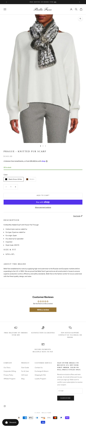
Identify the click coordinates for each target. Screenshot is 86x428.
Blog (22, 379)
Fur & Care (25, 371)
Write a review (43, 310)
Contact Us (39, 368)
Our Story (7, 368)
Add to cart (43, 195)
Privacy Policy (8, 375)
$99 (55, 2)
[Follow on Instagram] (5, 406)
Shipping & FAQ (40, 375)
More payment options (43, 207)
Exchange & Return (41, 371)
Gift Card (24, 375)
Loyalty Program (40, 379)
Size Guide (25, 368)
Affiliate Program (9, 379)
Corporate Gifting (10, 371)
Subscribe (65, 398)
